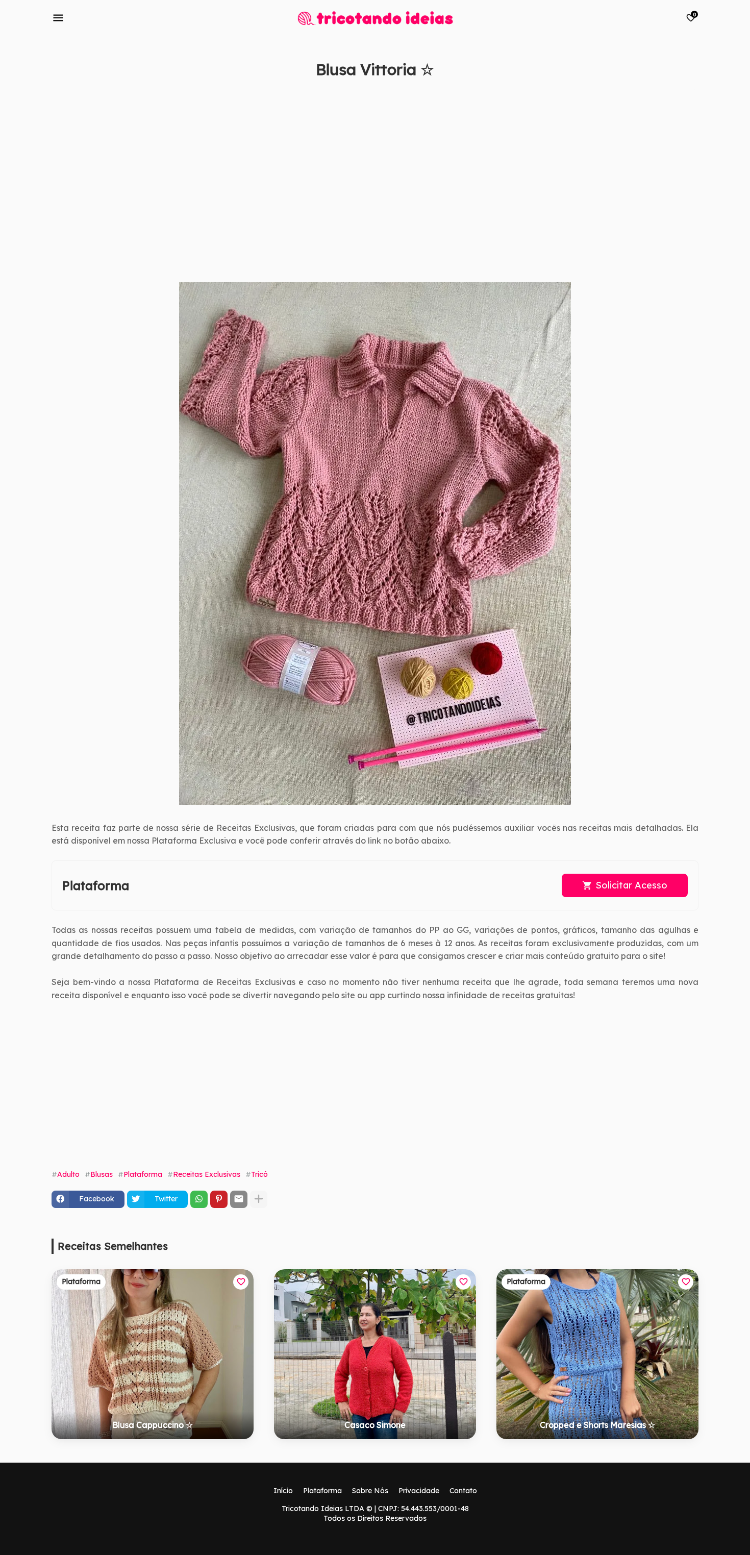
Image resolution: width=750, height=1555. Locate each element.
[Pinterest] (219, 1199)
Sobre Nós (370, 1490)
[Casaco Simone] (375, 1354)
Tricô (259, 1174)
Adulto (68, 1174)
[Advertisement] (358, 185)
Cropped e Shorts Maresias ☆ (597, 1425)
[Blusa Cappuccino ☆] (153, 1354)
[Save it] (692, 94)
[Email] (238, 1199)
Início (283, 1490)
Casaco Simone (375, 1425)
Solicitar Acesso (631, 885)
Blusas (101, 1174)
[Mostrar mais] (258, 1199)
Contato (463, 1490)
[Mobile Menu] (58, 18)
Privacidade (418, 1490)
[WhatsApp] (199, 1199)
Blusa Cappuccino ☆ (152, 1425)
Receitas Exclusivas (206, 1174)
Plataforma (142, 1174)
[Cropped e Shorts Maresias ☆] (597, 1354)
